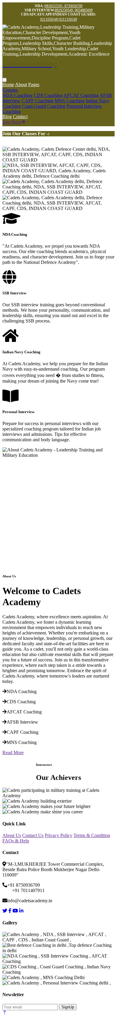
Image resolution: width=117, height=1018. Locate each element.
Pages (33, 84)
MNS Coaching (70, 100)
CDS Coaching (48, 95)
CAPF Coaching (37, 100)
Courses (10, 89)
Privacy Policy (58, 835)
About (21, 84)
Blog (7, 116)
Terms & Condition (92, 835)
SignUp (68, 1007)
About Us (11, 835)
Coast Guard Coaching (43, 106)
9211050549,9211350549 (58, 19)
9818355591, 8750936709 (63, 6)
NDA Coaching (17, 95)
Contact (20, 116)
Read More (13, 752)
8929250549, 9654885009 (74, 10)
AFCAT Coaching (81, 95)
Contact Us (33, 835)
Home (8, 84)
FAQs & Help (15, 840)
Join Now (11, 121)
